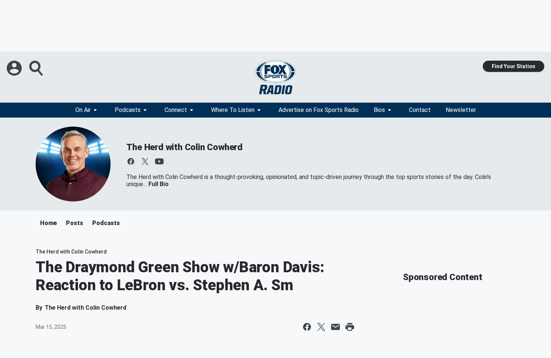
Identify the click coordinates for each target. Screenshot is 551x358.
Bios (379, 109)
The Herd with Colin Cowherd (184, 147)
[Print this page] (349, 327)
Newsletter (461, 109)
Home (48, 223)
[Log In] (15, 68)
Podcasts (128, 109)
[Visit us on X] (145, 161)
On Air (83, 109)
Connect (176, 109)
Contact (420, 109)
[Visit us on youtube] (159, 161)
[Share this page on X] (321, 327)
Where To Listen (233, 109)
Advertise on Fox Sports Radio (318, 109)
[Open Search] (36, 68)
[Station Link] (275, 77)
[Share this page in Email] (335, 327)
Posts (74, 223)
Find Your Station (513, 66)
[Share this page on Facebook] (307, 327)
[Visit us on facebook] (130, 161)
